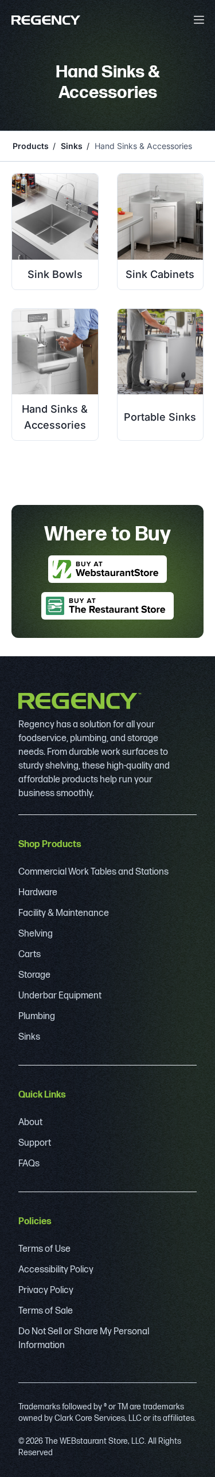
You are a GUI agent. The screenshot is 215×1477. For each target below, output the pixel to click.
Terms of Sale (45, 1311)
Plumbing (36, 1016)
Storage (34, 975)
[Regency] (46, 20)
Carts (29, 954)
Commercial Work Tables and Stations (93, 872)
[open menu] (199, 20)
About (30, 1122)
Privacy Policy (45, 1290)
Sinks (72, 146)
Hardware (37, 892)
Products (31, 146)
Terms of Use (44, 1249)
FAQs (29, 1163)
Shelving (35, 933)
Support (34, 1143)
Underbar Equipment (59, 995)
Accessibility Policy (55, 1269)
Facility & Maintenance (63, 913)
